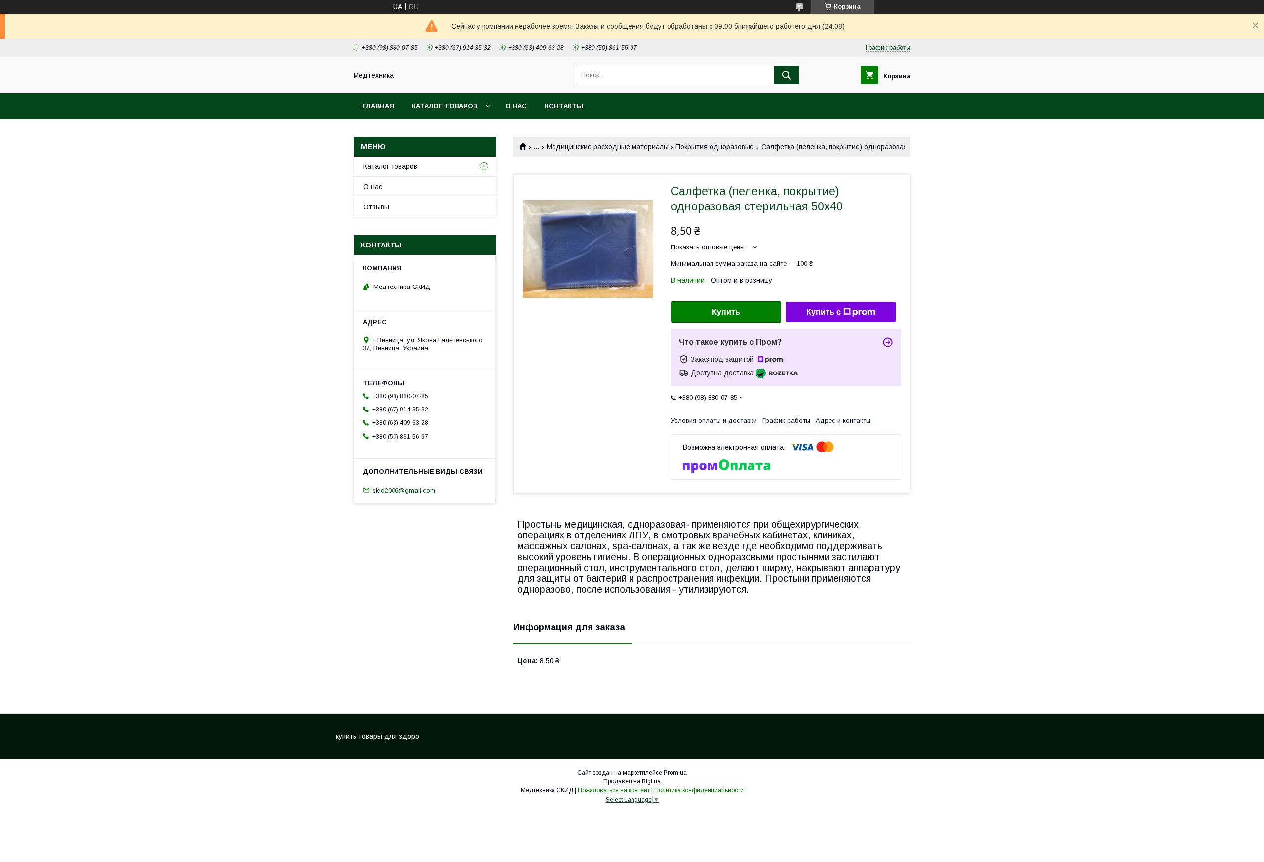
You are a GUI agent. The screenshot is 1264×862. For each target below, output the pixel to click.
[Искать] (786, 75)
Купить (726, 312)
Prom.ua (675, 772)
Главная (378, 106)
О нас (516, 106)
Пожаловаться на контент (614, 790)
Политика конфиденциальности (699, 790)
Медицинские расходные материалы (608, 147)
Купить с (823, 312)
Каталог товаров (444, 106)
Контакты (564, 106)
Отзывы (376, 207)
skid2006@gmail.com (403, 489)
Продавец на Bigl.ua (632, 781)
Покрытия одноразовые (714, 147)
